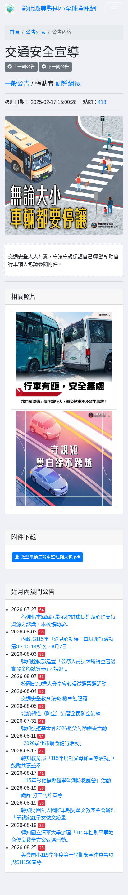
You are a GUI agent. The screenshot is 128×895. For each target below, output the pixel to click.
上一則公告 (23, 66)
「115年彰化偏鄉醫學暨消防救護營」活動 (66, 780)
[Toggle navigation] (114, 8)
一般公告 (17, 83)
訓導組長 (68, 83)
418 (102, 102)
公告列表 (36, 32)
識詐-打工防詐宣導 (41, 795)
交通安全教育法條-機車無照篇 (54, 698)
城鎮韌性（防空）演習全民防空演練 (61, 713)
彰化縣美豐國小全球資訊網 (59, 8)
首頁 (15, 32)
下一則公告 (57, 66)
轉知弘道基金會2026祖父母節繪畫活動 (64, 728)
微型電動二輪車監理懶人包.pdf (49, 556)
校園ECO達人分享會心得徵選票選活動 (64, 683)
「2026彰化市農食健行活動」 (53, 743)
